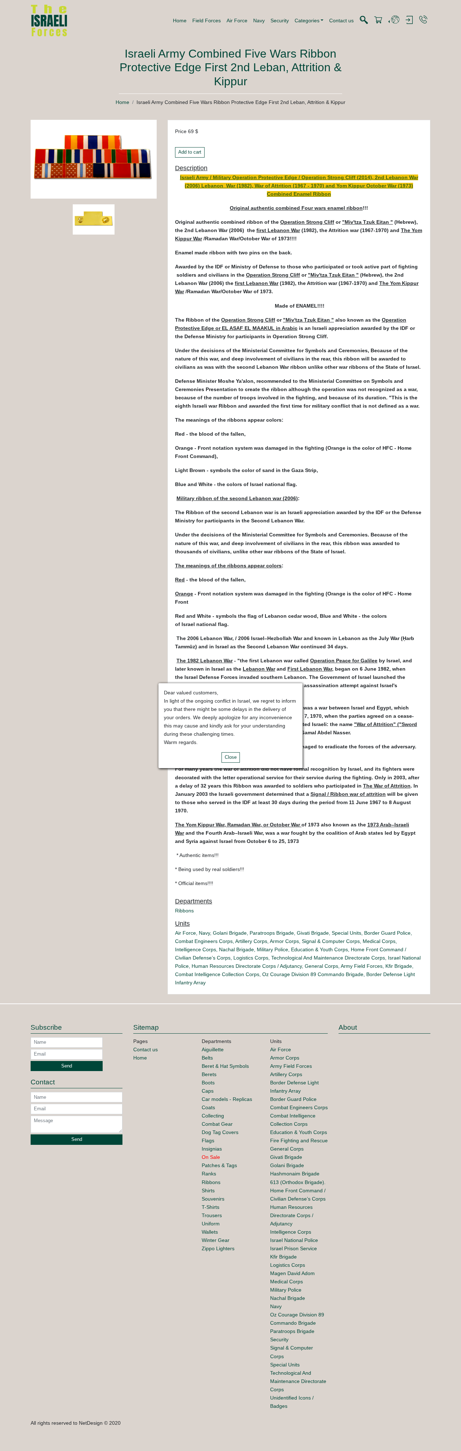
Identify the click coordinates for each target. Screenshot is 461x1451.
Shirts (208, 1190)
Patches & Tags (219, 1165)
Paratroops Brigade (272, 933)
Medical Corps (379, 941)
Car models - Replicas (227, 1099)
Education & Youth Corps (319, 949)
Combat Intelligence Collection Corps (217, 974)
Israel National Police (294, 1240)
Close (231, 757)
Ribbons (184, 910)
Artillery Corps (251, 941)
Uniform (211, 1223)
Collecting (213, 1116)
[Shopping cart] (378, 20)
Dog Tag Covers (220, 1132)
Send (66, 1066)
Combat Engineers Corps (204, 941)
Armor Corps (284, 941)
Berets (209, 1074)
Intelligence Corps (195, 949)
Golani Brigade (230, 933)
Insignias (212, 1149)
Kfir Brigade (398, 966)
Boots (208, 1082)
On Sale (211, 1157)
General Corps (321, 966)
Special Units (346, 933)
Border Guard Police (387, 933)
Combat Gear (217, 1124)
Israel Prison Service (293, 1248)
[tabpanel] (94, 220)
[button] (309, 20)
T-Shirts (210, 1207)
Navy (259, 20)
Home (180, 20)
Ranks (209, 1173)
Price (181, 131)
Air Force (237, 20)
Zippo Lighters (218, 1248)
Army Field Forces (361, 966)
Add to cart (189, 152)
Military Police (272, 949)
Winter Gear (215, 1240)
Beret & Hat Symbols (225, 1066)
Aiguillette (213, 1049)
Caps (208, 1091)
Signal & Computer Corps (331, 941)
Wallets (210, 1232)
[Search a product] (364, 20)
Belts (207, 1058)
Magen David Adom (292, 1273)
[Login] (409, 20)
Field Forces (206, 20)
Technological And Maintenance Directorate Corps (328, 958)
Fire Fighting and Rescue (299, 1140)
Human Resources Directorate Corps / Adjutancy (247, 966)
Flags (208, 1140)
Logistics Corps (250, 958)
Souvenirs (213, 1199)
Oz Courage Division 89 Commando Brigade (312, 974)
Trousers (212, 1215)
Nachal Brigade (236, 949)
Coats (208, 1107)
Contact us (341, 20)
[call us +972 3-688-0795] (423, 20)
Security (279, 20)
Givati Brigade (313, 933)
